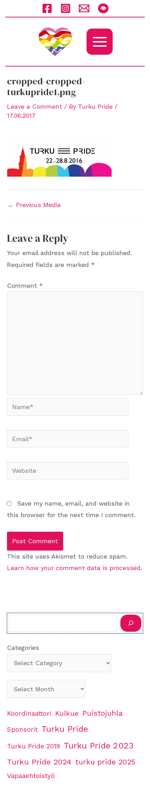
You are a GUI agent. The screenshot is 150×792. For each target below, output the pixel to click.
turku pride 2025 (105, 762)
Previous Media (34, 205)
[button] (103, 8)
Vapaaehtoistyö (31, 776)
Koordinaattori (29, 713)
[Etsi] (130, 623)
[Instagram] (65, 8)
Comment (25, 285)
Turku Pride (65, 729)
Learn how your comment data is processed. (74, 567)
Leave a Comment (34, 106)
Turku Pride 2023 (99, 746)
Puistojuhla (102, 713)
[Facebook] (47, 8)
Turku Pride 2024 (39, 761)
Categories (23, 647)
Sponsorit (22, 729)
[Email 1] (84, 8)
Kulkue (66, 713)
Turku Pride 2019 (33, 746)
